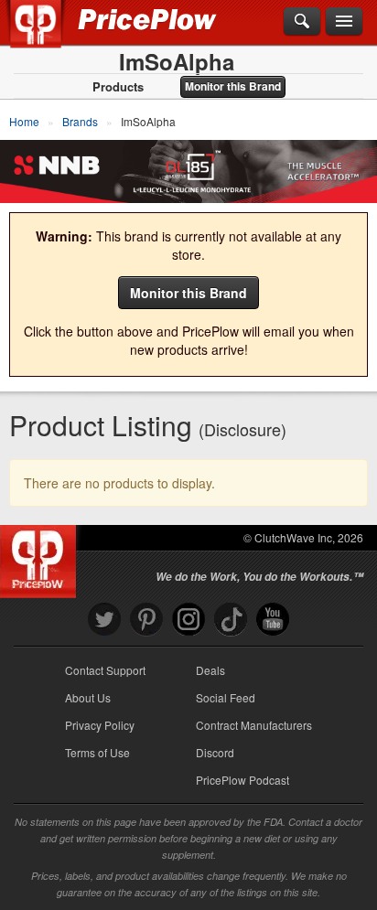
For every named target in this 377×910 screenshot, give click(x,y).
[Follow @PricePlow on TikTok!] (230, 620)
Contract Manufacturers (254, 725)
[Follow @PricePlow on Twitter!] (104, 620)
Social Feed (225, 697)
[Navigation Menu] (344, 22)
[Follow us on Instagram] (188, 620)
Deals (210, 670)
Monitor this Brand (233, 86)
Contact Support (105, 670)
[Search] (302, 22)
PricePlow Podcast (242, 779)
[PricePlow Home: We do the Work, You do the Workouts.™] (49, 35)
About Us (88, 697)
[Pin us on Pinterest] (146, 620)
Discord (215, 752)
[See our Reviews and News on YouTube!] (272, 620)
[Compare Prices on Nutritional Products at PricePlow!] (41, 557)
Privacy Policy (100, 725)
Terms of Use (97, 752)
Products (118, 87)
